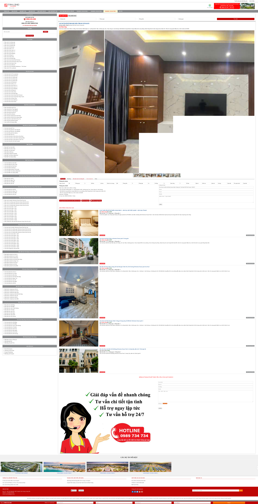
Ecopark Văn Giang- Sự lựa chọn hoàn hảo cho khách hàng (80, 482)
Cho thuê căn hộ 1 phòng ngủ (11, 77)
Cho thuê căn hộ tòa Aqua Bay (11, 93)
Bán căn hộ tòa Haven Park (10, 63)
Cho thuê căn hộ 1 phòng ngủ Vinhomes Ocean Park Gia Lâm (18, 229)
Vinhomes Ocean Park (9, 350)
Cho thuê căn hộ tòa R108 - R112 (12, 243)
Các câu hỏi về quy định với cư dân (10, 484)
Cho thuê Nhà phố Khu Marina (11, 133)
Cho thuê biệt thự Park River (11, 166)
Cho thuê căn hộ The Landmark (11, 74)
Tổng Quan (63, 178)
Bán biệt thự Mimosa (9, 151)
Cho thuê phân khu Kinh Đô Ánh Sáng (13, 276)
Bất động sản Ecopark (9, 353)
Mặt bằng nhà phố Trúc (10, 342)
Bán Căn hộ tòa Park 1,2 (10, 51)
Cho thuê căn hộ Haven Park (11, 98)
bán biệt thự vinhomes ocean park (33, 498)
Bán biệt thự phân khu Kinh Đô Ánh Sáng (13, 259)
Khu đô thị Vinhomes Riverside (138, 480)
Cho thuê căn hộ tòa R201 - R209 (12, 245)
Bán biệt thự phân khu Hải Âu (11, 264)
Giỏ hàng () (86, 200)
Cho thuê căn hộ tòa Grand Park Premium (14, 95)
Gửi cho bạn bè (90, 178)
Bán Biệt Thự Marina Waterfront (11, 155)
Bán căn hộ (14, 11)
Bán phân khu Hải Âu (9, 178)
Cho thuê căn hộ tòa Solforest (11, 99)
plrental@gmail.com (10, 494)
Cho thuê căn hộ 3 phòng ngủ (11, 80)
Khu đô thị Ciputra (8, 348)
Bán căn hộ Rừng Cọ (9, 55)
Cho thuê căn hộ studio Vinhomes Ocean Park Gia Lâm (16, 227)
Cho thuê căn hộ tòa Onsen (10, 101)
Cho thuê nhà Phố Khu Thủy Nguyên (12, 131)
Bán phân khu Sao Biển (10, 181)
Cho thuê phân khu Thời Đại (11, 327)
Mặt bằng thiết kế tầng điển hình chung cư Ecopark (78, 480)
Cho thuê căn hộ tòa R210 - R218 (12, 246)
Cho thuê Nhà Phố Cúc (9, 134)
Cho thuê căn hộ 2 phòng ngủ (11, 78)
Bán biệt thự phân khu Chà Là (11, 254)
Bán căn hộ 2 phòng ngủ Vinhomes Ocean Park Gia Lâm (17, 203)
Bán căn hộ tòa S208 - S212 (11, 211)
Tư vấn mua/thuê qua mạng (30, 25)
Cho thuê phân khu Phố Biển (11, 323)
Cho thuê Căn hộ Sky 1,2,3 (10, 83)
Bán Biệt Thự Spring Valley (10, 156)
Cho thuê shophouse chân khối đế (12, 248)
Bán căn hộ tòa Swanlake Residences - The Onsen (15, 66)
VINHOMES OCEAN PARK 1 (82, 11)
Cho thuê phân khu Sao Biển (11, 192)
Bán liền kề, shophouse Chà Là (11, 289)
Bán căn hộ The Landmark (10, 68)
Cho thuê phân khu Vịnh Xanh (11, 331)
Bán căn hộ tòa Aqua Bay (10, 58)
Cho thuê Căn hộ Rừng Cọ (10, 90)
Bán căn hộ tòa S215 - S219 (11, 213)
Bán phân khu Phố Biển (10, 306)
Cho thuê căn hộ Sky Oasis (10, 91)
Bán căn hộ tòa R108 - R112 (11, 216)
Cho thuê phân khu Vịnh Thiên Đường (13, 325)
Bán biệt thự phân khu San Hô (11, 262)
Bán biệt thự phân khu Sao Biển (11, 265)
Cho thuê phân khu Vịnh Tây (11, 328)
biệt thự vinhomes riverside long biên (224, 498)
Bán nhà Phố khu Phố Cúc (10, 112)
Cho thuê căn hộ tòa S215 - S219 (12, 238)
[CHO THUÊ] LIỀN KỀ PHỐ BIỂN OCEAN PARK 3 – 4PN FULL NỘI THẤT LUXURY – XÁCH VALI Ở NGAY (123, 210)
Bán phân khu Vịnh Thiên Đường (12, 308)
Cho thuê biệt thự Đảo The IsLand (12, 169)
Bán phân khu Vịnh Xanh (10, 314)
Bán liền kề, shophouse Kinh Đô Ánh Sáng (14, 294)
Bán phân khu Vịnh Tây (10, 311)
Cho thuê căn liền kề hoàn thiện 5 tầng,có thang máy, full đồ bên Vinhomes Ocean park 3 (121, 321)
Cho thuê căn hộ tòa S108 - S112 (12, 235)
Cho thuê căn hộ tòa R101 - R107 (12, 241)
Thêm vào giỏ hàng (96, 200)
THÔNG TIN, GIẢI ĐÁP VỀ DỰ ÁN (10, 478)
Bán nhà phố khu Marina (10, 114)
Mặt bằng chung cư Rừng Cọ (11, 339)
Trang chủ (6, 11)
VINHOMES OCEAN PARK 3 (110, 11)
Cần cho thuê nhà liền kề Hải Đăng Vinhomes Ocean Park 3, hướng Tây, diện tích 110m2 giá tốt (123, 349)
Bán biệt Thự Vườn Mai (10, 147)
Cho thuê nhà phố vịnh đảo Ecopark (12, 141)
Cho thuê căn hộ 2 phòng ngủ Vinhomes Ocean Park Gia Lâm (18, 230)
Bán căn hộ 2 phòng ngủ (10, 43)
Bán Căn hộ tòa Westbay (10, 53)
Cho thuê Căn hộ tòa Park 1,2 (11, 85)
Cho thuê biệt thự (52, 11)
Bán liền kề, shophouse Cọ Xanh (11, 290)
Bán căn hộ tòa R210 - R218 (11, 219)
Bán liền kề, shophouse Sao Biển (12, 298)
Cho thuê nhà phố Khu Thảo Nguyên (12, 129)
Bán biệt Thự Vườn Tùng (10, 148)
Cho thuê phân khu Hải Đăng (11, 322)
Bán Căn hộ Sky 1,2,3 (9, 48)
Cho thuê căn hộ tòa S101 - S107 (12, 233)
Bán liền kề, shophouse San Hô (11, 295)
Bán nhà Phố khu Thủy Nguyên (11, 110)
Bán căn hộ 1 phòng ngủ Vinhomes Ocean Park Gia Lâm (17, 202)
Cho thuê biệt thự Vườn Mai (10, 162)
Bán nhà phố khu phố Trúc (10, 107)
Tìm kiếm (236, 19)
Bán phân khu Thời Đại (9, 309)
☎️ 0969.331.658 (10, 492)
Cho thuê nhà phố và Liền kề (67, 11)
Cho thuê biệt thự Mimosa (10, 167)
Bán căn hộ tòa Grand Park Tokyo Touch (13, 61)
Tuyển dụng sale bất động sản (240, 1)
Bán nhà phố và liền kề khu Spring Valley (13, 117)
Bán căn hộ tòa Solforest (10, 64)
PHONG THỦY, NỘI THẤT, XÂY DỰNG (75, 478)
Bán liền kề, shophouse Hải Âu (11, 297)
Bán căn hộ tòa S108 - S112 (11, 208)
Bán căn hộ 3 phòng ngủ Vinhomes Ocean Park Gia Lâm (17, 205)
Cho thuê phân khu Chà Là (10, 271)
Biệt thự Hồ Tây (135, 484)
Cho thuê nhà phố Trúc (9, 128)
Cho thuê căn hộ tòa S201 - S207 (12, 237)
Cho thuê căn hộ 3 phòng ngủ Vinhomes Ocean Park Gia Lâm (18, 232)
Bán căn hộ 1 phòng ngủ (10, 42)
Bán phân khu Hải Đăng (10, 304)
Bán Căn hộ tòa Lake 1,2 (10, 50)
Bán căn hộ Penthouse (9, 47)
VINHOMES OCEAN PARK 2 (96, 11)
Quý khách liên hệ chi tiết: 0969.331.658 (70, 200)
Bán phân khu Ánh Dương (10, 316)
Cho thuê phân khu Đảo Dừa (11, 275)
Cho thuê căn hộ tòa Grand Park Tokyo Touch (14, 96)
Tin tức (120, 11)
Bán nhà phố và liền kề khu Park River (13, 115)
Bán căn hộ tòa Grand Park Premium (12, 59)
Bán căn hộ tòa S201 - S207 (11, 210)
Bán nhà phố (32, 11)
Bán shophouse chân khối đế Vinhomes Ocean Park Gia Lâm (18, 221)
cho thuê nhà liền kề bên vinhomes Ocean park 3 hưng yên (114, 238)
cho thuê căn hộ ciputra (212, 498)
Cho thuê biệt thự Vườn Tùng (11, 164)
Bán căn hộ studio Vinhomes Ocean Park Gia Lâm (15, 200)
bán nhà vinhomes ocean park (59, 498)
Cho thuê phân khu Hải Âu (10, 189)
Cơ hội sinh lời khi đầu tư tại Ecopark (11, 480)
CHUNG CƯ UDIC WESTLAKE (138, 482)
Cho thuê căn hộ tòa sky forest (11, 75)
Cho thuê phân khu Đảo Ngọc (11, 330)
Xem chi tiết (102, 235)
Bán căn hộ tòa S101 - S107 (11, 206)
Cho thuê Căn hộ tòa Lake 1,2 (11, 87)
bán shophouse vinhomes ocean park (46, 498)
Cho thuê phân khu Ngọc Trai (11, 191)
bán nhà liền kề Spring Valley (11, 122)
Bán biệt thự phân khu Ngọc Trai (11, 260)
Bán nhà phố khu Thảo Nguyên (11, 109)
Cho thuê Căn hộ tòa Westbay (11, 88)
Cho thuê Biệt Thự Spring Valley (11, 172)
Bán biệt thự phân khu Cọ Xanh (11, 256)
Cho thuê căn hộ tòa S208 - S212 (12, 240)
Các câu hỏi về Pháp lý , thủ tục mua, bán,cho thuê (14, 482)
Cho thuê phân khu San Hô (10, 194)
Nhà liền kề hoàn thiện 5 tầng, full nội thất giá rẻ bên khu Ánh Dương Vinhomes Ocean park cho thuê (124, 266)
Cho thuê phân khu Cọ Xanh (11, 273)
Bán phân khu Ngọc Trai (10, 180)
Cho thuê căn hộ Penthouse (10, 82)
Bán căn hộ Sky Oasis (9, 56)
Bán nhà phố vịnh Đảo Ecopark (11, 120)
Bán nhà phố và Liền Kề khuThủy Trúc (13, 118)
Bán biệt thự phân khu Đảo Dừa (11, 257)
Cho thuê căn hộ (41, 11)
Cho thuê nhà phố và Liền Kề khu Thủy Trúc (14, 139)
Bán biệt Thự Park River (10, 150)
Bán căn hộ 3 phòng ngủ (10, 45)
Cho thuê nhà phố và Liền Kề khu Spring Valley (15, 137)
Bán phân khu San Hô (9, 183)
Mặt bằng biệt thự (8, 341)
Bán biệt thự (23, 11)
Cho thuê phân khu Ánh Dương (11, 333)
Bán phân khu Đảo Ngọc (10, 313)
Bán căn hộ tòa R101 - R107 (11, 214)
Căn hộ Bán (251, 1)
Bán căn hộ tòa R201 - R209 (11, 218)
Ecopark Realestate (9, 352)
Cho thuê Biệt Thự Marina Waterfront (12, 170)
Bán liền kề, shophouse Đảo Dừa (12, 292)
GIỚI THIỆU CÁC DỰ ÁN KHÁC (138, 478)
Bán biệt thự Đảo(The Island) (11, 153)
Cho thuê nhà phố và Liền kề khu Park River (14, 136)
